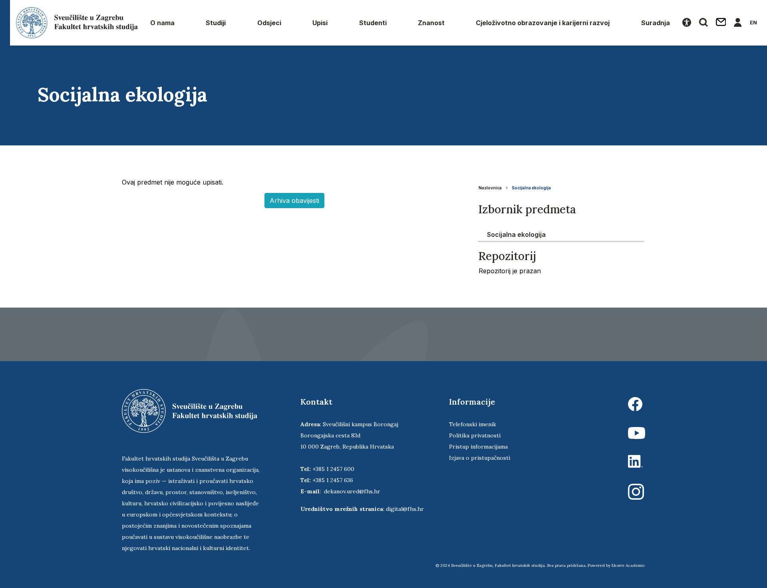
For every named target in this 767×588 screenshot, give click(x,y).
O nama (162, 23)
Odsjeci (269, 23)
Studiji (216, 23)
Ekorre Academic (628, 565)
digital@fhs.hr (405, 509)
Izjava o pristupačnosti (479, 457)
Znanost (431, 23)
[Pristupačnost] (686, 23)
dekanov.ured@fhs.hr (352, 491)
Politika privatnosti (475, 435)
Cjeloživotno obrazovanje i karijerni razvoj (543, 23)
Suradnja (655, 23)
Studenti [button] (373, 23)
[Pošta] (721, 23)
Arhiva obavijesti (294, 201)
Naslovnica (490, 187)
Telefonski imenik (472, 424)
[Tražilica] (703, 23)
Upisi (320, 23)
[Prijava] (738, 23)
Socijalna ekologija (531, 187)
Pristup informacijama (478, 446)
